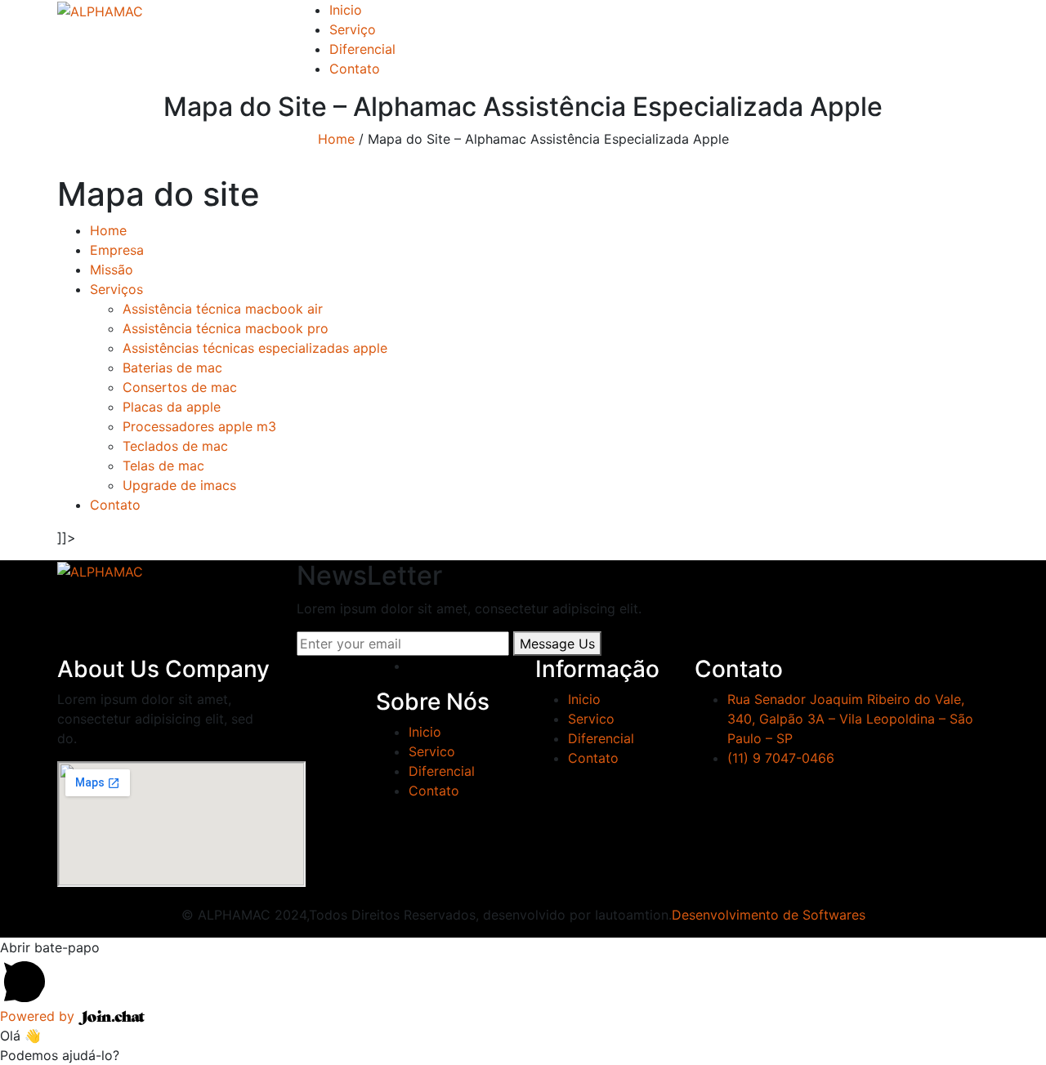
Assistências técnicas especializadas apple (255, 348)
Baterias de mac (172, 367)
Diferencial (362, 49)
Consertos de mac (180, 387)
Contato (354, 68)
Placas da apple (172, 407)
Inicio (345, 10)
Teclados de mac (175, 446)
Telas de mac (163, 465)
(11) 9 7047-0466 (780, 758)
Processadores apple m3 (199, 426)
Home (336, 139)
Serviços (116, 289)
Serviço (352, 29)
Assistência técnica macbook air (223, 309)
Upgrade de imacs (179, 485)
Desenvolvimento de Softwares (768, 915)
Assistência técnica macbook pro (226, 328)
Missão (111, 269)
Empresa (117, 250)
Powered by (39, 1016)
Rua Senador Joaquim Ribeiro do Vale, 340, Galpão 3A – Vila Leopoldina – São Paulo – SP (850, 718)
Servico (432, 751)
